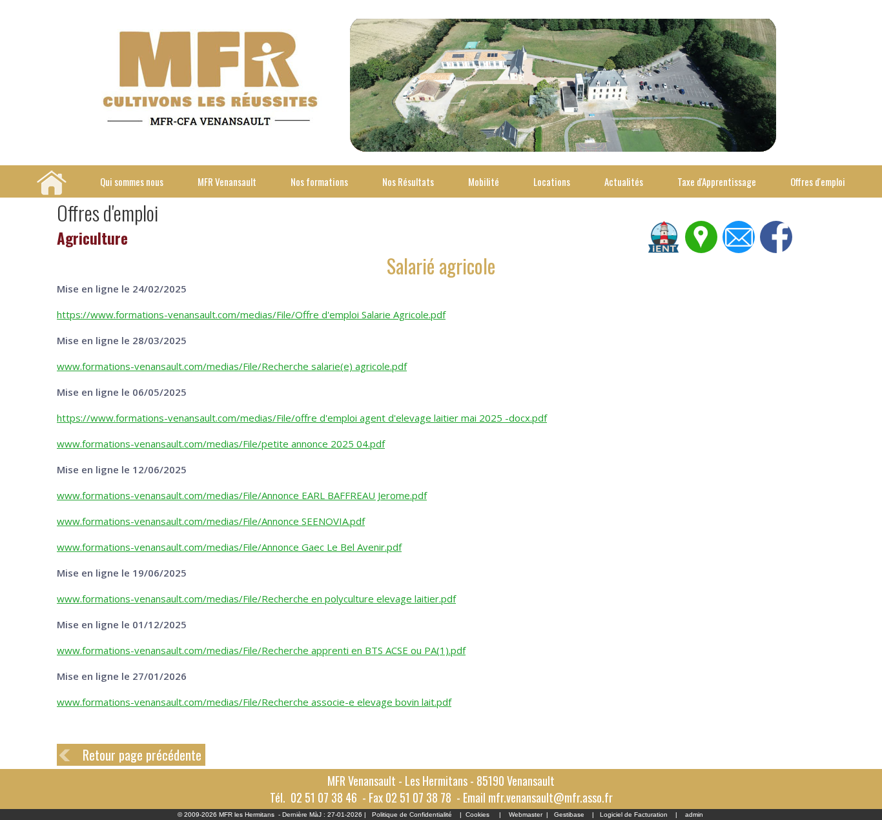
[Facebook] (776, 250)
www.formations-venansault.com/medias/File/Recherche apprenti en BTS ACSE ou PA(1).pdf (261, 650)
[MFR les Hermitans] (209, 124)
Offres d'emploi (817, 181)
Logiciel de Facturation (634, 814)
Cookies (477, 814)
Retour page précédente (142, 754)
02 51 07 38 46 (324, 797)
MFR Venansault (227, 181)
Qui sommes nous (131, 181)
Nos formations (319, 181)
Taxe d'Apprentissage (716, 181)
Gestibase (569, 814)
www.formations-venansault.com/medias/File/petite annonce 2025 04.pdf (221, 443)
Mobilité (483, 181)
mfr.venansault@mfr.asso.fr (550, 797)
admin (694, 814)
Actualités (623, 181)
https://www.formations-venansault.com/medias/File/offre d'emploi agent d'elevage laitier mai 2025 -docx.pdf (302, 417)
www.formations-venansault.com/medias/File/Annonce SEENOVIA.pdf (211, 521)
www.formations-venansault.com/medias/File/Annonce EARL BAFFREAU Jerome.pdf (242, 495)
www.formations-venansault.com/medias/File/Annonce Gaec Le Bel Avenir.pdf (229, 546)
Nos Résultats (408, 181)
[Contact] (738, 250)
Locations (551, 181)
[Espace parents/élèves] (663, 250)
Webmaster (525, 814)
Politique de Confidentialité (412, 814)
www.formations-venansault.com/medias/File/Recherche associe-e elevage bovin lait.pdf (254, 701)
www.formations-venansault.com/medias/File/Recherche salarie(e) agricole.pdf (232, 366)
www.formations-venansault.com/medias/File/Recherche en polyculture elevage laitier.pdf (256, 598)
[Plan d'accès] (701, 250)
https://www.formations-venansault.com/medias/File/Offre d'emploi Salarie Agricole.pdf (251, 314)
